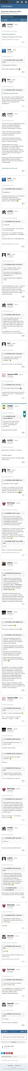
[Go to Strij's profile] (4, 80)
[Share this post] (24, 31)
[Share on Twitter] (2, 1053)
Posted (7, 31)
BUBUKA (18, 622)
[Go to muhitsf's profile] (4, 25)
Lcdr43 (9, 858)
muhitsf (10, 24)
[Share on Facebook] (4, 1053)
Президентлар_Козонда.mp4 (8, 34)
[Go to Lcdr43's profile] (4, 859)
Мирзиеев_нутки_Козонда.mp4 (10, 93)
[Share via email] (9, 1053)
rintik (9, 49)
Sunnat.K (8, 13)
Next (22, 20)
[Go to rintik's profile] (4, 51)
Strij (8, 79)
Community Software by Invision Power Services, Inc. (14, 1068)
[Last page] (26, 20)
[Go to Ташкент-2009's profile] (4, 375)
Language (10, 1065)
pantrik (9, 563)
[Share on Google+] (7, 1053)
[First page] (2, 20)
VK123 (17, 635)
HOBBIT (10, 406)
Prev (5, 20)
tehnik (9, 611)
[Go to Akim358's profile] (4, 937)
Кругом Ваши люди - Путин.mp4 (9, 168)
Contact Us (17, 1065)
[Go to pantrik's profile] (4, 564)
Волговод (11, 503)
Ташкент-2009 (19, 60)
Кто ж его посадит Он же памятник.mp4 (11, 847)
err (16, 513)
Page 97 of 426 (14, 20)
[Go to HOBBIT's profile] (4, 407)
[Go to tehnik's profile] (4, 613)
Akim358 (10, 936)
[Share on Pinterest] (12, 1053)
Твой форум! (6, 6)
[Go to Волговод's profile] (4, 504)
